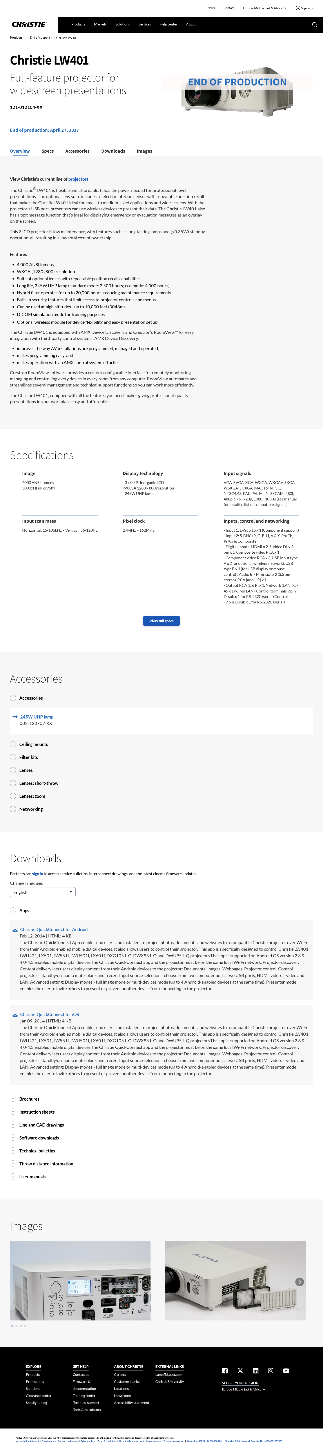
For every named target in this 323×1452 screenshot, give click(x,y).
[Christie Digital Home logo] (29, 25)
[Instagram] (270, 1371)
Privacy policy (88, 1441)
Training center (84, 1395)
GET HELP (81, 1366)
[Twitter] (240, 1371)
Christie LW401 (67, 38)
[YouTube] (286, 1371)
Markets (100, 24)
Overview (20, 151)
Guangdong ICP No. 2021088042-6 (204, 1441)
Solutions (123, 24)
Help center (168, 24)
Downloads (113, 151)
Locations (121, 1388)
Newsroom (122, 1395)
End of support (40, 37)
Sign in (306, 8)
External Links (169, 1366)
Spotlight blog (36, 1402)
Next (299, 1282)
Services (145, 24)
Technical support (86, 1402)
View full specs (161, 621)
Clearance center (38, 1395)
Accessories (77, 151)
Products (78, 24)
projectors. (79, 179)
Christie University (169, 1381)
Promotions (35, 1381)
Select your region (240, 1383)
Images (144, 151)
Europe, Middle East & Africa (263, 8)
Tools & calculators (87, 1409)
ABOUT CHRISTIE (128, 1366)
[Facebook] (225, 1371)
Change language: (26, 883)
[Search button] (314, 24)
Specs (48, 151)
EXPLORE (33, 1366)
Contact (229, 8)
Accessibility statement (131, 1402)
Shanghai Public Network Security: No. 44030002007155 (254, 1441)
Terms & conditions (107, 1441)
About (191, 24)
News (211, 8)
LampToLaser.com (168, 1374)
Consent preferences (68, 1441)
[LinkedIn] (256, 1371)
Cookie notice (49, 1441)
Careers (120, 1374)
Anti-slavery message (150, 1441)
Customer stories (127, 1381)
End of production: (30, 130)
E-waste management (173, 1441)
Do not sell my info (128, 1441)
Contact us (81, 1374)
